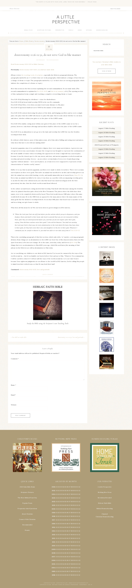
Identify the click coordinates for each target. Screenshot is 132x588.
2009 (53, 549)
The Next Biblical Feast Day (27, 498)
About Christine (27, 514)
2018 (53, 516)
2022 (53, 501)
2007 (53, 557)
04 (63, 487)
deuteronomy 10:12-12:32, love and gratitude (35, 269)
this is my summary (57, 91)
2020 (53, 509)
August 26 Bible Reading (106, 132)
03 (61, 487)
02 (59, 487)
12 (79, 490)
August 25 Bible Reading (106, 137)
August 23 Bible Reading (106, 149)
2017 (53, 520)
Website (14, 405)
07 (69, 487)
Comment (15, 359)
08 (72, 487)
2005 (53, 564)
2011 (53, 542)
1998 (53, 575)
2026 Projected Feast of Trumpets (107, 145)
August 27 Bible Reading (106, 128)
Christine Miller (62, 582)
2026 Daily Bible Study (27, 487)
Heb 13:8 (73, 242)
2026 (53, 487)
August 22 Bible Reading (106, 153)
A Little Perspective (66, 19)
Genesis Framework (71, 584)
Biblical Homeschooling (105, 508)
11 (77, 490)
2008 (53, 553)
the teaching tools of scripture (32, 75)
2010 (53, 546)
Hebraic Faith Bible (104, 503)
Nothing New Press (105, 492)
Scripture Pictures (27, 492)
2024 (53, 494)
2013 (53, 535)
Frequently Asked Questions (27, 508)
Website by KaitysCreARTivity (78, 582)
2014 (53, 531)
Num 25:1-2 (78, 175)
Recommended (27, 525)
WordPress (83, 584)
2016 (53, 524)
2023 (53, 498)
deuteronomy (40, 60)
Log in (90, 584)
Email (13, 395)
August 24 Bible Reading (106, 141)
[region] (27, 457)
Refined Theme (57, 584)
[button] (27, 457)
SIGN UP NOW (106, 71)
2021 (53, 505)
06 (67, 487)
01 (57, 487)
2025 (53, 490)
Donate (27, 530)
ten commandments (53, 60)
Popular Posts (27, 503)
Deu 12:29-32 (75, 230)
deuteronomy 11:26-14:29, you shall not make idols (37, 70)
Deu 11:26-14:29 (42, 91)
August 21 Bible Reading (106, 157)
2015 (53, 527)
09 (74, 490)
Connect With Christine (27, 519)
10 (76, 490)
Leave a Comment (47, 274)
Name (13, 385)
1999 (53, 571)
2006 (53, 560)
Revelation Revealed (105, 498)
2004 (53, 568)
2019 (53, 512)
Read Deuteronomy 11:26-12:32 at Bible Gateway (27, 64)
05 (65, 487)
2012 (53, 538)
